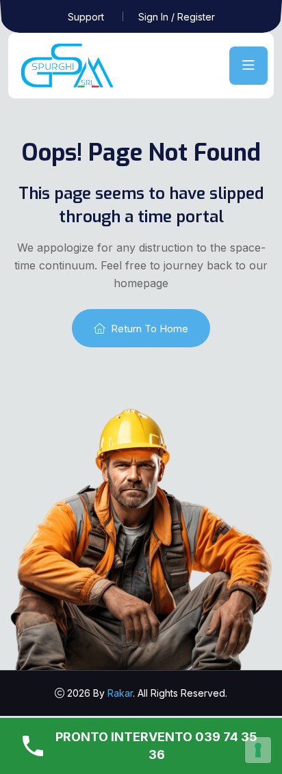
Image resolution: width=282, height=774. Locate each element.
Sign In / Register (176, 17)
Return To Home (149, 328)
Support (86, 17)
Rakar (120, 693)
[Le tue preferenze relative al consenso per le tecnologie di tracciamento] (258, 750)
